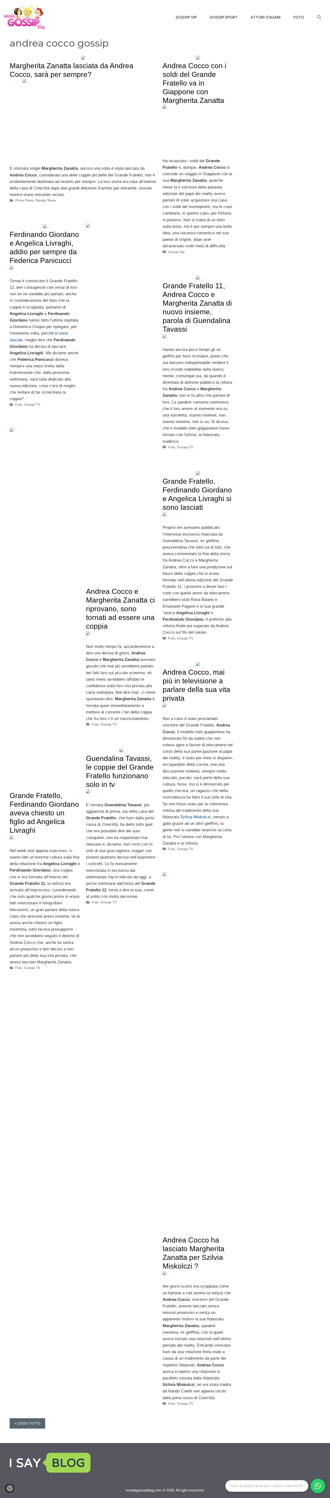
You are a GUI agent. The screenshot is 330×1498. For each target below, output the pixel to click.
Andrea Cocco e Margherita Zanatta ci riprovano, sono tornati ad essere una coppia (120, 608)
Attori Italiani (265, 17)
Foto (299, 17)
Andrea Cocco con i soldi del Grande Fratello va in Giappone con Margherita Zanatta (194, 83)
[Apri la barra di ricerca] (319, 17)
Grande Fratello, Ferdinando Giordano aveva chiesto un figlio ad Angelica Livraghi (44, 813)
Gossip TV (32, 404)
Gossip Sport (223, 17)
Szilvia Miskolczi (195, 817)
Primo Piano (24, 200)
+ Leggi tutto (27, 1423)
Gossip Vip (186, 17)
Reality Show (46, 200)
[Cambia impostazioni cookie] (9, 1488)
